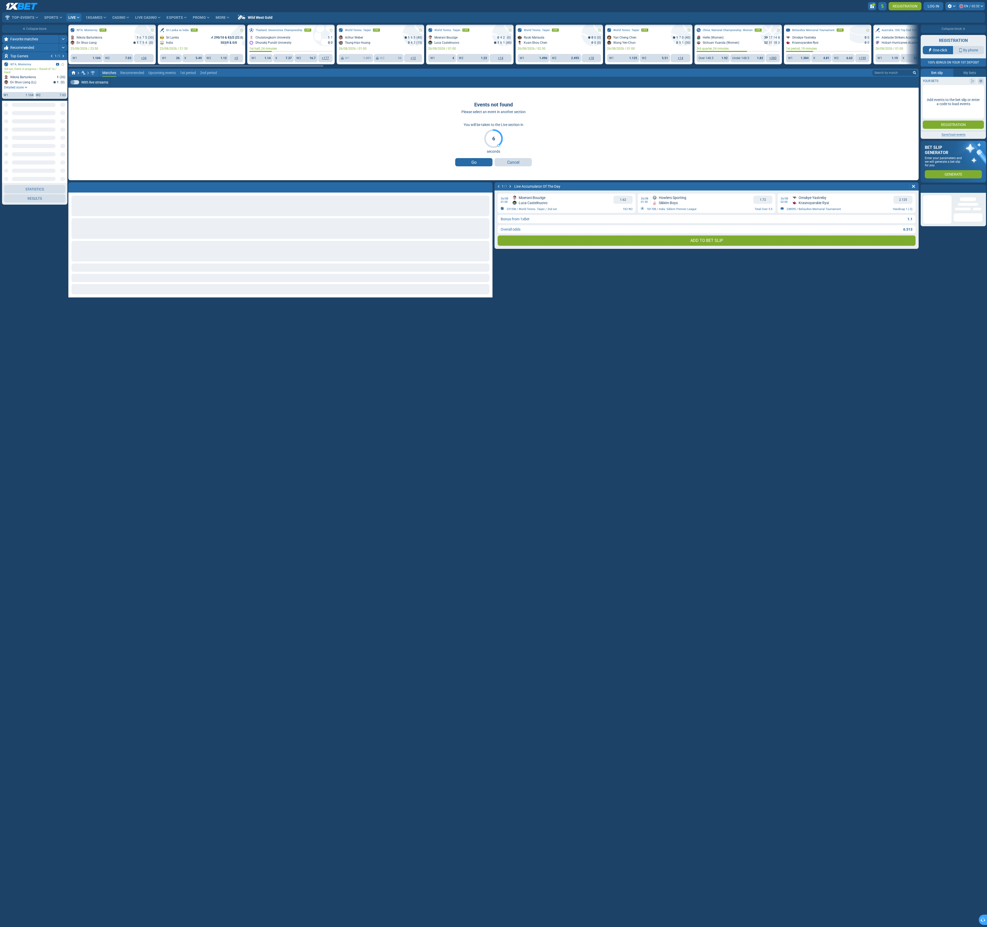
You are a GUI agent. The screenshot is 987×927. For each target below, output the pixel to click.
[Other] (663, 82)
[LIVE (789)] (73, 73)
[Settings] (951, 6)
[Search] (914, 73)
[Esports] (678, 82)
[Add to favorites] (62, 64)
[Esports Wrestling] (83, 73)
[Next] (63, 56)
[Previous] (52, 56)
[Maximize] (63, 39)
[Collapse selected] (57, 113)
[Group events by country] (63, 113)
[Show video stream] (57, 64)
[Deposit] (882, 6)
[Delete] (913, 186)
